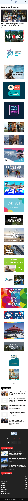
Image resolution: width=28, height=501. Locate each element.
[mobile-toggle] (2, 2)
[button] (26, 2)
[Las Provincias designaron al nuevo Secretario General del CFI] (14, 16)
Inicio (2, 5)
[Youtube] (19, 442)
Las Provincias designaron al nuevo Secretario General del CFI (12, 25)
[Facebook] (8, 442)
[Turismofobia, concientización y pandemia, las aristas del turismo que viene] (4, 467)
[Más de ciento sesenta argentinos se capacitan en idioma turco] (4, 460)
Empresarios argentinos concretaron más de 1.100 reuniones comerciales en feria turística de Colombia (17, 421)
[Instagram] (12, 442)
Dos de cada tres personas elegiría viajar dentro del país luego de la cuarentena (16, 453)
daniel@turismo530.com (17, 438)
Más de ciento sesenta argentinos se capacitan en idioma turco (17, 459)
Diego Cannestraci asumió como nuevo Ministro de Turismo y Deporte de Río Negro (17, 407)
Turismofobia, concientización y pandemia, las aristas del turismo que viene (17, 466)
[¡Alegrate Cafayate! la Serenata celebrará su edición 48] (4, 414)
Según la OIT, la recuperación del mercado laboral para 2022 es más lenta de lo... (18, 400)
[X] (15, 442)
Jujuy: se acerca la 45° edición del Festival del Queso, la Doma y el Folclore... (17, 393)
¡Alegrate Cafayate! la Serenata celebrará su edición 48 (17, 413)
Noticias (3, 21)
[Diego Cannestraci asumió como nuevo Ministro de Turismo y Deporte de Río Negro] (4, 407)
